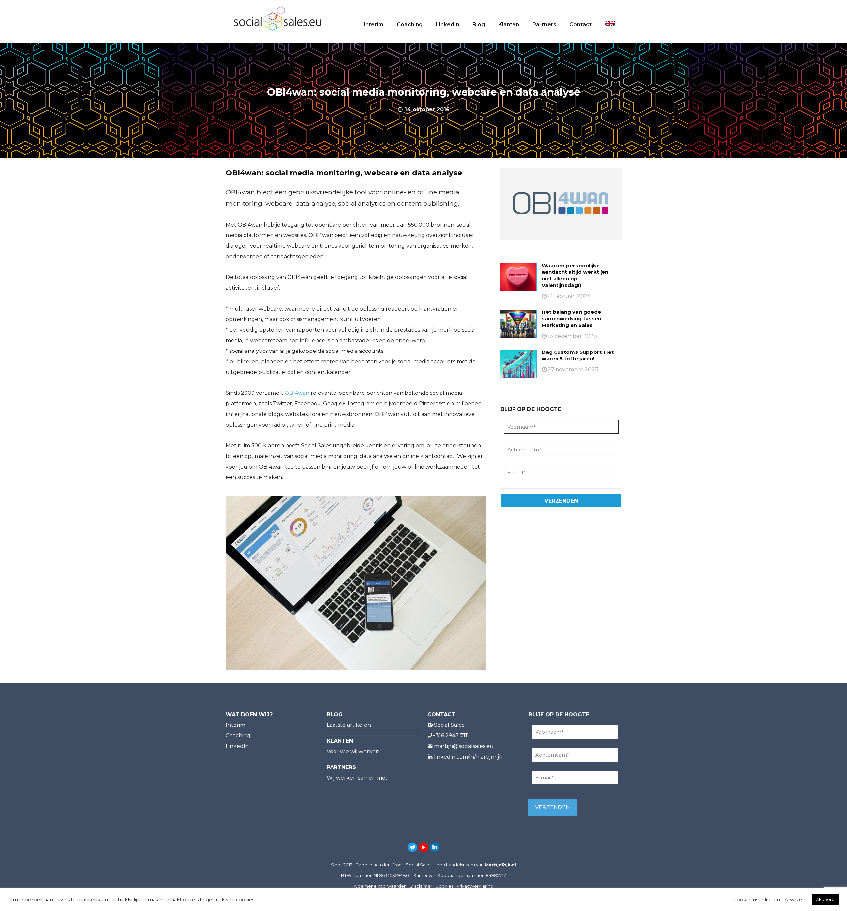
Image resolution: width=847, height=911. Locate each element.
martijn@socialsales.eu (464, 746)
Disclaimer (421, 886)
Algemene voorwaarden (380, 886)
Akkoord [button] (825, 899)
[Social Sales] (277, 18)
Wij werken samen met (357, 778)
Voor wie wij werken (353, 751)
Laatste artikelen (349, 725)
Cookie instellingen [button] (756, 900)
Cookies (444, 886)
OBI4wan (297, 393)
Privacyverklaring (474, 886)
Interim (235, 725)
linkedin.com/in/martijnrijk (468, 757)
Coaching (238, 735)
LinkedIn (237, 746)
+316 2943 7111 (451, 735)
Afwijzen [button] (795, 900)
